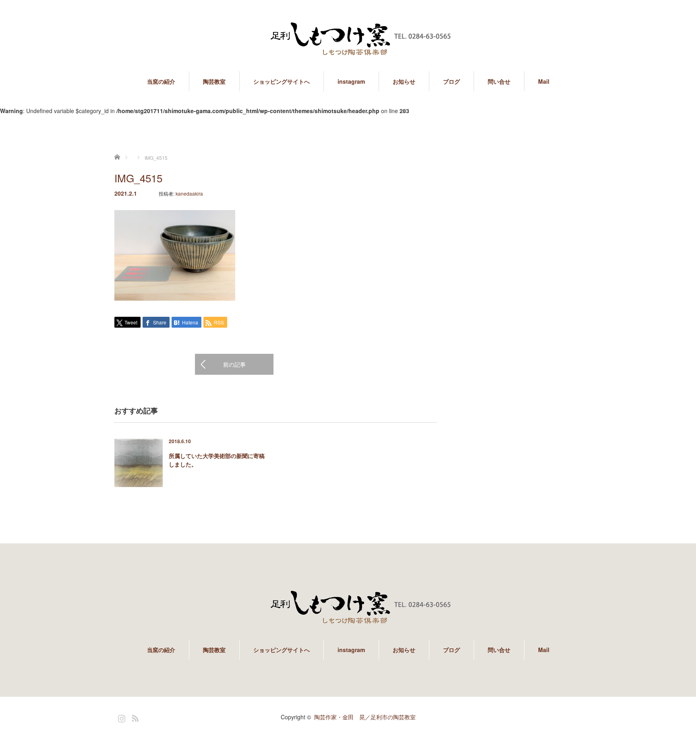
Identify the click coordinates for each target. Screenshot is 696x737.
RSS (134, 717)
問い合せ (499, 81)
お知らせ (404, 81)
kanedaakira (189, 193)
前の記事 (234, 364)
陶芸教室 (214, 81)
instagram (351, 81)
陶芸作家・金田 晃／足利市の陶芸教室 (365, 717)
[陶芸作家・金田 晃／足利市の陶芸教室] (348, 40)
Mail (543, 81)
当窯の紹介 (161, 81)
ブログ (451, 81)
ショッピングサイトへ (281, 81)
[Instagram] (120, 717)
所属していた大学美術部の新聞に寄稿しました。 (217, 460)
